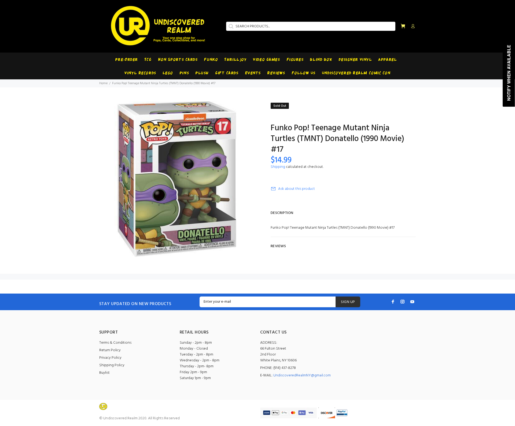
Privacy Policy (110, 358)
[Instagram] (402, 301)
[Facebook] (392, 301)
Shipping (278, 167)
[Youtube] (412, 301)
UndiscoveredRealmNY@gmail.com (302, 375)
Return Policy (110, 350)
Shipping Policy (111, 365)
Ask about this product (296, 189)
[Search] (230, 26)
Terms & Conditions (115, 343)
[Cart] (403, 26)
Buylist (104, 373)
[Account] (411, 26)
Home (103, 83)
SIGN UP (348, 302)
